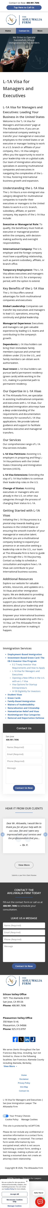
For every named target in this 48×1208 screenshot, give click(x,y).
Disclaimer (24, 1079)
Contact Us (24, 31)
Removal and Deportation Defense (26, 718)
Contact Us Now (24, 788)
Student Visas (15, 694)
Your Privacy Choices (20, 1115)
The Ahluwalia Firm (33, 1168)
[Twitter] (21, 1039)
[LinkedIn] (27, 1039)
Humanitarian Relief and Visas (23, 711)
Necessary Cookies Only (15, 1201)
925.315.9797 (19, 1029)
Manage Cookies (29, 1119)
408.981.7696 (19, 1005)
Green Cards (14, 698)
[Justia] (32, 1039)
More (40, 31)
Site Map (24, 1087)
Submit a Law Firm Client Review (24, 875)
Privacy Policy (24, 1083)
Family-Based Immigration (21, 701)
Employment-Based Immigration (25, 654)
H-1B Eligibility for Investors (26, 691)
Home (8, 31)
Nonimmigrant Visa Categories (24, 714)
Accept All (14, 1194)
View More (24, 865)
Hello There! (38, 1193)
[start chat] (40, 1202)
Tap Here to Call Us (24, 7)
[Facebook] (15, 1039)
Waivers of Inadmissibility (21, 704)
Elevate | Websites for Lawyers (24, 1178)
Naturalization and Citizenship (23, 708)
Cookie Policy (11, 1119)
